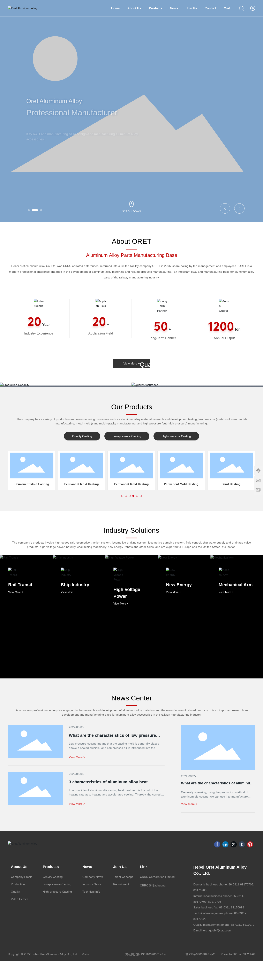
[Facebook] (217, 844)
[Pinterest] (250, 844)
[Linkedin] (225, 844)
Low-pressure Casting (127, 436)
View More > (189, 804)
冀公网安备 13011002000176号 (145, 954)
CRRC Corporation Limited (157, 876)
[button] (29, 210)
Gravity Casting (82, 436)
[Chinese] (252, 8)
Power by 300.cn (231, 954)
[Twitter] (234, 844)
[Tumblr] (242, 844)
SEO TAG (249, 954)
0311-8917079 (244, 924)
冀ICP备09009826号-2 (200, 954)
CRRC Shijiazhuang (153, 885)
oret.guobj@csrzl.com (217, 930)
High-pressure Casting (176, 436)
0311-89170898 (234, 907)
